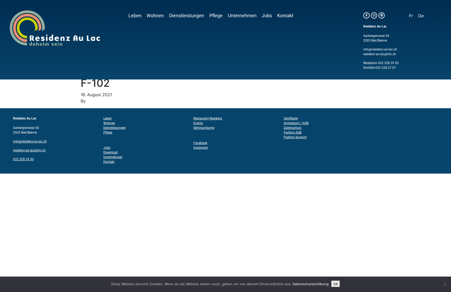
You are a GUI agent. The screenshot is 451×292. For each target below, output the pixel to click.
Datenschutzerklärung (311, 284)
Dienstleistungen (186, 15)
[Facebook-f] (366, 15)
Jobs (267, 15)
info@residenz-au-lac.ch (380, 49)
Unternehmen (242, 15)
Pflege (216, 15)
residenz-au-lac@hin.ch (379, 54)
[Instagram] (374, 15)
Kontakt (285, 15)
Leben (134, 15)
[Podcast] (381, 15)
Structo (94, 101)
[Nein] (444, 284)
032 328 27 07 (385, 68)
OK (335, 284)
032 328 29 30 (388, 63)
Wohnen (155, 15)
